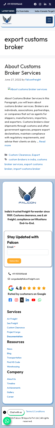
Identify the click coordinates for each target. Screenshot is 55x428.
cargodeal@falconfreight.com (25, 279)
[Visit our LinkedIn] (27, 299)
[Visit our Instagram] (16, 299)
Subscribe (14, 261)
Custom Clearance (20, 154)
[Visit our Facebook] (10, 299)
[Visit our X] (22, 299)
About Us (11, 379)
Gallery (10, 392)
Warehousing (13, 366)
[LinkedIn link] (45, 4)
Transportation (14, 357)
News (9, 349)
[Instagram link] (40, 4)
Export (36, 154)
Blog (9, 353)
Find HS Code (13, 362)
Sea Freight (12, 323)
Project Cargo (13, 332)
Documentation (15, 336)
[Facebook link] (35, 4)
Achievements (13, 387)
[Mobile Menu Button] (49, 20)
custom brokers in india (22, 159)
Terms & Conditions (35, 411)
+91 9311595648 (14, 4)
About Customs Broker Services (23, 69)
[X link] (50, 4)
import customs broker (26, 168)
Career (10, 396)
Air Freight (12, 318)
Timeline (11, 383)
